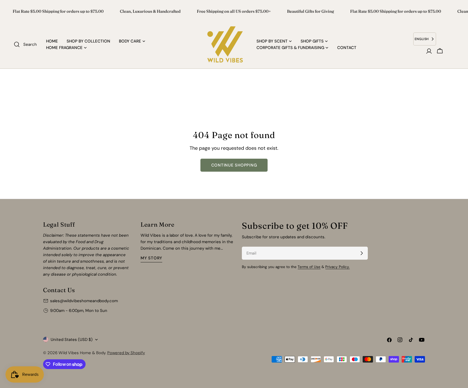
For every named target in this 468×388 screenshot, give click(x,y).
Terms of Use (309, 267)
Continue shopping (234, 165)
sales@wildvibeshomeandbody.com (84, 301)
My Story (151, 258)
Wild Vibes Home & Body (81, 353)
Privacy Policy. (337, 267)
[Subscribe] (361, 253)
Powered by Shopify (126, 353)
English (422, 39)
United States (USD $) (72, 339)
